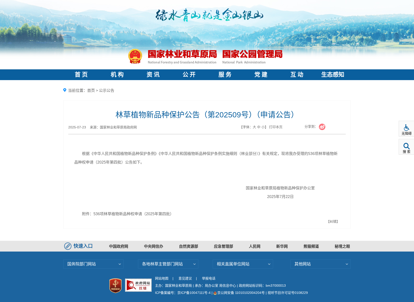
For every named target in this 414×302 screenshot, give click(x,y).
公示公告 (106, 90)
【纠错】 (333, 221)
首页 (91, 90)
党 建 (260, 74)
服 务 (224, 74)
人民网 (254, 246)
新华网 (282, 246)
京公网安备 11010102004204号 (241, 293)
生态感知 (332, 74)
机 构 (117, 74)
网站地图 (161, 278)
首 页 (81, 74)
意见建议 (185, 278)
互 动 (296, 74)
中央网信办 (153, 246)
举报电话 (208, 278)
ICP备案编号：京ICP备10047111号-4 (183, 293)
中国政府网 (118, 246)
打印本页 (275, 127)
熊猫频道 (311, 246)
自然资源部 (188, 246)
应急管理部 (223, 246)
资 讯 (153, 74)
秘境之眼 (342, 246)
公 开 (189, 74)
